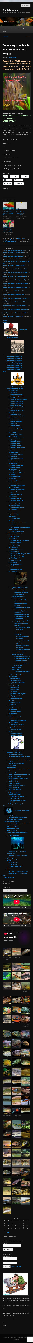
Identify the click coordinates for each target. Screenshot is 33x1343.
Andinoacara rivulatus (16, 549)
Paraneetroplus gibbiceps (17, 489)
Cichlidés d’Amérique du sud (14, 533)
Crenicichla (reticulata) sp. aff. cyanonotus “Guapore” (22, 641)
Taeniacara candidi (15, 729)
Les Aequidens (12, 538)
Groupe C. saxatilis (17, 654)
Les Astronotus (12, 535)
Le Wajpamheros (13, 529)
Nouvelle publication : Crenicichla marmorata (15, 272)
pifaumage (20, 240)
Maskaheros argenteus (16, 465)
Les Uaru (10, 731)
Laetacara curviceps (15, 707)
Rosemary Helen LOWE (13, 828)
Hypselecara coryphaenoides (18, 693)
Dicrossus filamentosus (16, 675)
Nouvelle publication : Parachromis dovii (14, 265)
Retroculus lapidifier (16, 494)
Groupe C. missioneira (18, 622)
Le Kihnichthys (12, 456)
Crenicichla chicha (19, 591)
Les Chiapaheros (13, 408)
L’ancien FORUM (11, 853)
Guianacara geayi (15, 678)
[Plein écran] (28, 908)
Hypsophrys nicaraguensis (17, 451)
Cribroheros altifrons (16, 427)
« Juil (8, 1232)
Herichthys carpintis (15, 441)
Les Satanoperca (13, 722)
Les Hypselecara (12, 691)
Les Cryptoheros (12, 432)
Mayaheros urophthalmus (17, 473)
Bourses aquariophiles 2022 (14, 360)
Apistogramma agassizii (17, 555)
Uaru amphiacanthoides (16, 733)
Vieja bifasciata (14, 525)
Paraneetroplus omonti (16, 491)
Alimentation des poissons (14, 752)
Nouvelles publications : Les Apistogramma (14, 305)
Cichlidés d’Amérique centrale (15, 388)
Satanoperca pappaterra (16, 726)
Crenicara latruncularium (17, 568)
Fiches (17, 28)
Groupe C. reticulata (17, 631)
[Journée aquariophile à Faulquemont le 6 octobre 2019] (21, 205)
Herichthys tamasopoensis (17, 447)
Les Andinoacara (13, 547)
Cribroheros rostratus (16, 430)
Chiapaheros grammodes (17, 410)
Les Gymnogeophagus (14, 680)
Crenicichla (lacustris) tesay (21, 616)
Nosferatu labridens (15, 476)
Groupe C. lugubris (17, 598)
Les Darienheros (12, 436)
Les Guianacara (12, 676)
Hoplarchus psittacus (16, 698)
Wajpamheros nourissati (17, 531)
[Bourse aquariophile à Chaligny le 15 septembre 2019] (8, 223)
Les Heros (11, 684)
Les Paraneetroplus (13, 487)
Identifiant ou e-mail (7, 1256)
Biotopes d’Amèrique (12, 859)
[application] (17, 901)
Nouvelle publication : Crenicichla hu (13, 256)
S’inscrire (18, 1266)
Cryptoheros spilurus (16, 434)
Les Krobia (11, 700)
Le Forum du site (9, 877)
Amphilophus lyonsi (16, 405)
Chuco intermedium (15, 414)
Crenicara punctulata (16, 569)
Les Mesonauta (12, 709)
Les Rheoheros (12, 496)
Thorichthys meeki (15, 511)
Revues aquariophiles (12, 337)
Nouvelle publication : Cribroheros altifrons (14, 291)
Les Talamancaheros (14, 505)
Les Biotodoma (12, 558)
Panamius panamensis (16, 480)
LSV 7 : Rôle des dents (14, 789)
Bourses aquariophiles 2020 (14, 364)
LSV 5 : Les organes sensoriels (16, 785)
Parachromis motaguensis (17, 485)
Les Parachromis (13, 482)
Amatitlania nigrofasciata (17, 396)
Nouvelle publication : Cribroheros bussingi (14, 269)
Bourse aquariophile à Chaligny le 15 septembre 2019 (8, 229)
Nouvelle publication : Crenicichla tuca (13, 250)
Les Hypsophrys (12, 449)
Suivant (28, 37)
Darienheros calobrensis (17, 438)
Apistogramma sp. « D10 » (17, 557)
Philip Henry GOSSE (12, 827)
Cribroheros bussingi (16, 429)
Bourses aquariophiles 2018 (14, 367)
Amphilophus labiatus (16, 403)
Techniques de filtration (14, 794)
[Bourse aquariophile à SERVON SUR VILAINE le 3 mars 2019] (8, 205)
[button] (7, 955)
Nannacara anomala (15, 717)
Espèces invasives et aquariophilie (17, 817)
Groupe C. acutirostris (18, 596)
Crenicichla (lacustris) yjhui (21, 620)
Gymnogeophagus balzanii (17, 682)
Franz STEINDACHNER (13, 836)
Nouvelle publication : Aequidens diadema (14, 258)
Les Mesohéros (12, 713)
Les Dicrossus (12, 673)
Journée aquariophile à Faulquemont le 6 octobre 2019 (20, 212)
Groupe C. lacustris (17, 609)
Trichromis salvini (15, 518)
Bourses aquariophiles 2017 (14, 369)
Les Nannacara (12, 715)
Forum (4, 31)
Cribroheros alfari (15, 425)
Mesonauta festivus (15, 711)
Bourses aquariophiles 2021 (14, 362)
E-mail (5, 1243)
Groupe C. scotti (16, 667)
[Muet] (25, 908)
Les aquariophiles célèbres (11, 821)
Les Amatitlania (12, 392)
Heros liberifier (14, 687)
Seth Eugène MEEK (12, 830)
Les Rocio (11, 502)
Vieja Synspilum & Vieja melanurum (20, 527)
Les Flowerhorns (13, 390)
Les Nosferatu (12, 474)
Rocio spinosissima (15, 504)
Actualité (11, 28)
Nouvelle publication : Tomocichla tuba (13, 294)
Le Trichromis (12, 516)
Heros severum (14, 689)
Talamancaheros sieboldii (17, 507)
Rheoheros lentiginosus (16, 500)
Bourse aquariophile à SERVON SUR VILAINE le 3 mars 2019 (8, 212)
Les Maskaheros (12, 463)
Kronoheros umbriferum (17, 462)
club (15, 241)
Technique (9, 791)
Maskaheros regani (15, 467)
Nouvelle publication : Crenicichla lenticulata (15, 276)
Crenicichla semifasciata (19, 651)
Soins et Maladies (11, 767)
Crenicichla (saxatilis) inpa (21, 658)
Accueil (4, 28)
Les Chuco (11, 412)
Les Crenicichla (12, 571)
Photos (8, 868)
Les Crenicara (12, 566)
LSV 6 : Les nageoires (14, 787)
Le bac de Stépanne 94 (16, 866)
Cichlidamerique (11, 9)
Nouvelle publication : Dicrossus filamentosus (15, 309)
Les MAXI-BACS (12, 864)
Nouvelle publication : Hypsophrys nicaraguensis (16, 298)
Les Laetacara (12, 706)
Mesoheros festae (15, 686)
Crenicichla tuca (18, 618)
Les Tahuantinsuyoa (13, 718)
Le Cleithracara (12, 562)
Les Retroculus (12, 493)
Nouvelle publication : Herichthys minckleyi (14, 280)
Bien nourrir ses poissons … (16, 754)
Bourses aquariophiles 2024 (14, 356)
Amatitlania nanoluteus (16, 394)
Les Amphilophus (13, 398)
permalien (5, 243)
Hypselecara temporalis (16, 695)
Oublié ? (13, 1266)
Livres (8, 339)
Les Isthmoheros (13, 452)
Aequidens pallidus (15, 546)
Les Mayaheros (12, 469)
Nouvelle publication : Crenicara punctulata (14, 313)
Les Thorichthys (12, 509)
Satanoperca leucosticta (16, 724)
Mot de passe (6, 1261)
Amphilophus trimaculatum (17, 407)
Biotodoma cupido (15, 560)
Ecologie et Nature (12, 816)
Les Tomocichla (12, 513)
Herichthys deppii (15, 443)
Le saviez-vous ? (11, 772)
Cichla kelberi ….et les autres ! (16, 416)
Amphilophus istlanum (16, 401)
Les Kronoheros (12, 460)
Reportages (10, 870)
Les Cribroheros (12, 423)
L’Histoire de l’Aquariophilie (14, 819)
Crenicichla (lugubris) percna (22, 607)
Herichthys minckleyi (16, 445)
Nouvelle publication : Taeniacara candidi (14, 302)
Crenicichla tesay (19, 594)
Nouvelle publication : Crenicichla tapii (13, 252)
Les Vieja (10, 520)
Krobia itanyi (13, 704)
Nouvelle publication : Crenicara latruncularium (15, 283)
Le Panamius (12, 478)
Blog (22, 28)
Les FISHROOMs (13, 862)
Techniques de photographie (16, 804)
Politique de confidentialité (10, 1337)
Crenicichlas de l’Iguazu (21, 592)
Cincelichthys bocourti (16, 419)
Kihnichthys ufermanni (16, 458)
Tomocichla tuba (15, 515)
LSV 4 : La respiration (14, 783)
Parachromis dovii (15, 483)
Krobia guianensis (15, 702)
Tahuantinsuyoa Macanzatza (18, 720)
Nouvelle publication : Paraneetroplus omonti (15, 287)
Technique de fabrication (15, 793)
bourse (12, 241)
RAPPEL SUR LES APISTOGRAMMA (20, 553)
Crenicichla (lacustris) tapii (21, 614)
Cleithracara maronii (16, 564)
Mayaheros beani (15, 471)
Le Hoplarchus (12, 696)
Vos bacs (9, 860)
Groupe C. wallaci (17, 669)
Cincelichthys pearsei (16, 421)
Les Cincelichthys (13, 418)
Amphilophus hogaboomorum (18, 399)
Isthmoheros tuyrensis (16, 454)
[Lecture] (5, 908)
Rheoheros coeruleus (16, 498)
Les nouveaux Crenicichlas (19, 589)
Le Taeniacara (12, 728)
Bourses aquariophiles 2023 (14, 358)
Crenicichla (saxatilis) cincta (22, 656)
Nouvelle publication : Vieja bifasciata (13, 316)
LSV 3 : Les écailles (13, 782)
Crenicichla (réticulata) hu (23, 649)
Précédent (6, 37)
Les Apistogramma (13, 551)
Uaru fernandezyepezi (16, 735)
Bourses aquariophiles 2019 (14, 365)
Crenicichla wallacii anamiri (22, 671)
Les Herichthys (12, 440)
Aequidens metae (15, 544)
